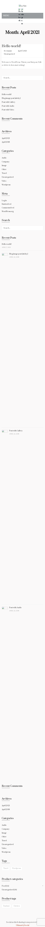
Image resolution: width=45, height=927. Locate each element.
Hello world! (11, 46)
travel (5, 868)
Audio (4, 158)
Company (5, 162)
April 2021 (6, 138)
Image (4, 165)
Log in (4, 201)
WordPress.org (8, 211)
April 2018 (6, 142)
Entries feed (6, 204)
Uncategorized (9, 54)
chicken (16, 906)
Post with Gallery (8, 102)
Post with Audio (8, 106)
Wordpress (6, 185)
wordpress (16, 868)
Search (41, 78)
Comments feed (8, 208)
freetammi (8, 51)
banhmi (6, 906)
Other (4, 169)
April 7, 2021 (22, 51)
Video (4, 181)
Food (4, 886)
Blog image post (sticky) (11, 98)
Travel (4, 173)
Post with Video (8, 110)
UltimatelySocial (22, 925)
